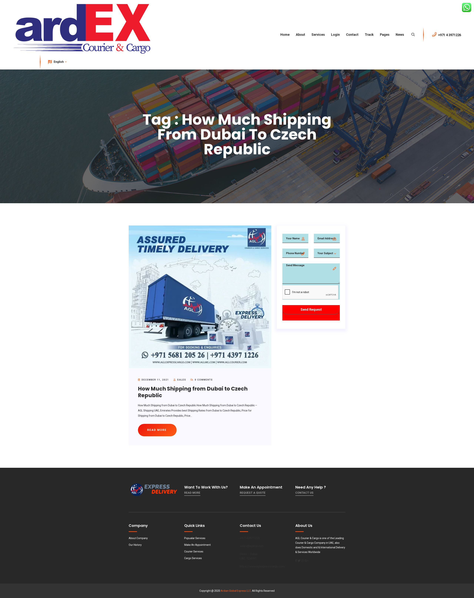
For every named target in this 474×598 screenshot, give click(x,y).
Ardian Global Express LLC (236, 590)
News (400, 34)
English (59, 62)
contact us (304, 492)
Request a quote (253, 492)
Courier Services (193, 551)
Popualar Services (194, 538)
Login (335, 34)
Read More (192, 492)
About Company (138, 538)
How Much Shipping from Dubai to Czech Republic (193, 392)
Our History (135, 544)
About (300, 34)
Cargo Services (193, 558)
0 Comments (203, 379)
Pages (384, 34)
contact (352, 34)
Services (318, 34)
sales (181, 379)
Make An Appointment (197, 544)
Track (369, 34)
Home (285, 34)
